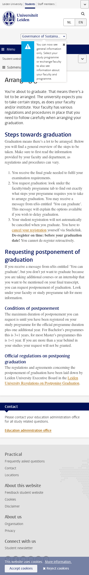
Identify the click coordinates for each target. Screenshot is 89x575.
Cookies (10, 499)
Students (30, 4)
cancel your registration (29, 229)
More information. (58, 562)
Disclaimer (12, 506)
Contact (10, 468)
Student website (12, 59)
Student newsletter (19, 548)
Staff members (46, 4)
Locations (12, 475)
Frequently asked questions (25, 461)
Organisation (14, 524)
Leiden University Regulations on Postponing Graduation (42, 380)
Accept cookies (21, 568)
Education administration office (28, 430)
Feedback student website (24, 492)
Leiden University (12, 4)
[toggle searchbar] (83, 13)
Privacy (10, 531)
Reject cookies (58, 568)
